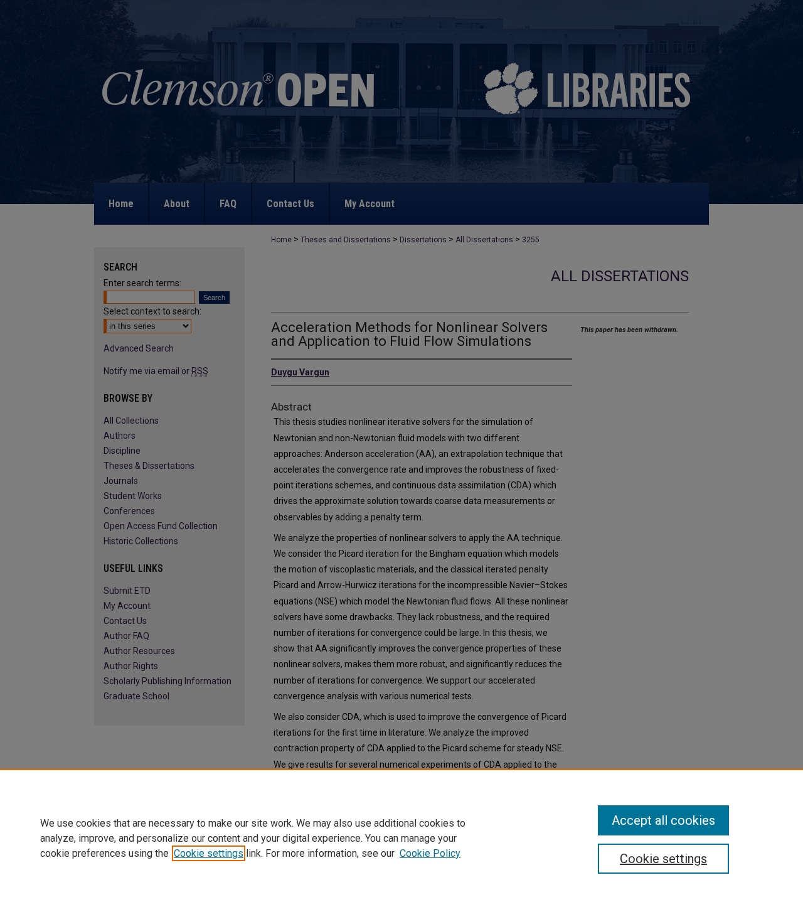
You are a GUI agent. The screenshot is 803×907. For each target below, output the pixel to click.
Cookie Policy (430, 853)
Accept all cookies (663, 820)
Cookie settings (208, 853)
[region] (401, 838)
